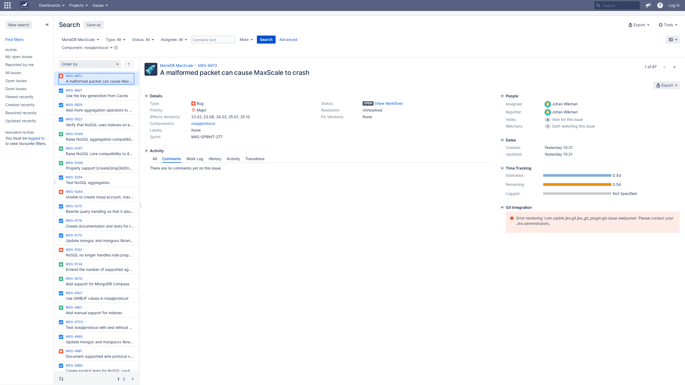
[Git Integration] (502, 207)
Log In (674, 5)
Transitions (255, 158)
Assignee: (514, 104)
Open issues (16, 80)
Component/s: (162, 123)
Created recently (20, 104)
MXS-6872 (207, 65)
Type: (155, 103)
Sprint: (155, 136)
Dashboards (49, 5)
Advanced (288, 39)
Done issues (15, 88)
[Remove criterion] (116, 47)
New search (18, 24)
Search (266, 39)
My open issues (18, 56)
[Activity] (146, 151)
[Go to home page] (24, 5)
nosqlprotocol (203, 123)
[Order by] (129, 64)
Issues (98, 5)
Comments (171, 158)
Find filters (14, 39)
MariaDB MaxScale (176, 65)
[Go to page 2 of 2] (133, 378)
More (244, 39)
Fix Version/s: (332, 116)
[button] (7, 5)
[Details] (146, 96)
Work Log (195, 158)
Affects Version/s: (165, 116)
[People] (502, 96)
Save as (94, 24)
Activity (233, 158)
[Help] (660, 5)
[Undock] (47, 24)
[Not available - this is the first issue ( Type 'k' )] (664, 67)
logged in (36, 138)
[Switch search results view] (673, 40)
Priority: (156, 110)
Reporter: (514, 112)
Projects (76, 5)
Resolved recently (21, 112)
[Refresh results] (61, 379)
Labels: (156, 130)
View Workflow (388, 103)
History (215, 158)
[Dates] (502, 140)
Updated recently (20, 120)
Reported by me (19, 64)
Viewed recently (19, 96)
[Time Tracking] (502, 168)
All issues (13, 72)
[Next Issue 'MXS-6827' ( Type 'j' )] (674, 67)
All (155, 158)
